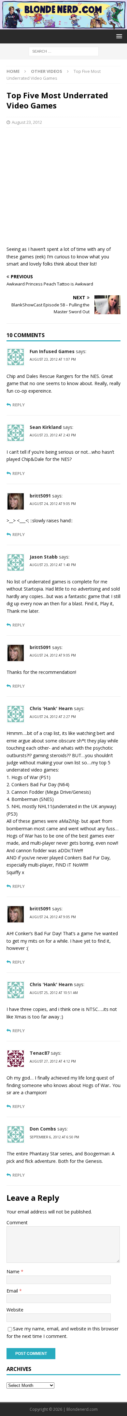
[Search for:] (64, 51)
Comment (17, 1222)
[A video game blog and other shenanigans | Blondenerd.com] (63, 26)
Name (14, 1271)
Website (15, 1310)
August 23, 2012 (27, 122)
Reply (18, 405)
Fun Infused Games (52, 351)
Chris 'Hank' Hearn (51, 708)
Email (13, 1291)
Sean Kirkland (46, 427)
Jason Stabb (44, 557)
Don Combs (43, 1129)
